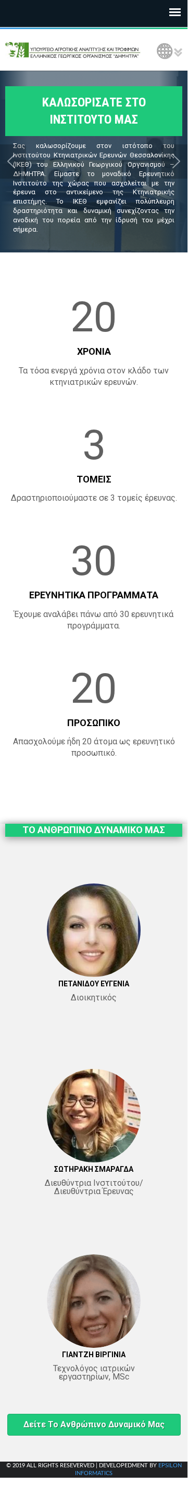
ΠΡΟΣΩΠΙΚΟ (93, 722)
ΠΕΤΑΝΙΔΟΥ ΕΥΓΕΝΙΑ (93, 984)
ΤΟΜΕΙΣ (94, 479)
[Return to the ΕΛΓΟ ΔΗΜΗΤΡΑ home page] (73, 49)
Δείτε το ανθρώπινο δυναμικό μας (94, 1424)
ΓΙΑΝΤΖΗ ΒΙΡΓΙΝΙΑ (94, 1354)
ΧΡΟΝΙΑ (94, 351)
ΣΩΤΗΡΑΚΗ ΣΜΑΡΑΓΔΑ (93, 1169)
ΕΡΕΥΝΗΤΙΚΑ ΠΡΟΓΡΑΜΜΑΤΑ (93, 595)
